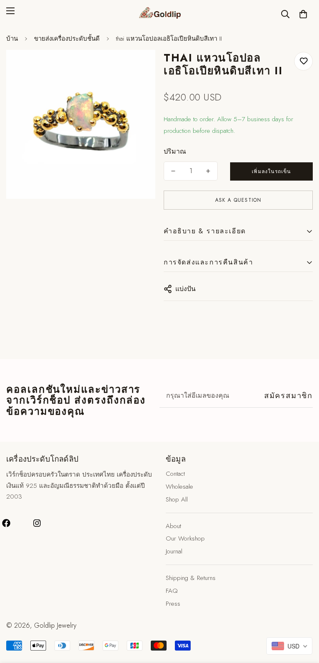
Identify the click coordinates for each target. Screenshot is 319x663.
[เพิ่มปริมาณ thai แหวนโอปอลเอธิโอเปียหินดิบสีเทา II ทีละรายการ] (208, 171)
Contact (175, 473)
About (173, 526)
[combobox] (289, 646)
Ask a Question (238, 200)
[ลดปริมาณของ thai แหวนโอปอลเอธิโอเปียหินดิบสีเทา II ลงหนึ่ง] (173, 171)
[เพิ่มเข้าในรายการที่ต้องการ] (303, 61)
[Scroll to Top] (302, 617)
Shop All (177, 499)
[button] (303, 14)
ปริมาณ (175, 151)
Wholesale (179, 486)
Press (173, 603)
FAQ (172, 590)
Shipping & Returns (191, 577)
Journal (174, 551)
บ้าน (12, 38)
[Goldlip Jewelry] (159, 14)
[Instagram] (37, 523)
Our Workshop (185, 538)
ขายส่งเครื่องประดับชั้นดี (67, 38)
